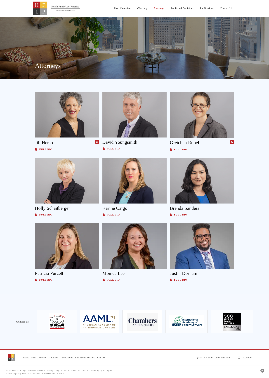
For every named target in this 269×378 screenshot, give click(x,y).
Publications (207, 8)
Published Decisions (182, 8)
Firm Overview (122, 8)
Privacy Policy (53, 370)
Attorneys (159, 8)
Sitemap (85, 370)
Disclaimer (40, 370)
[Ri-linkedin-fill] (262, 371)
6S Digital (107, 370)
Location (247, 357)
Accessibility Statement (71, 370)
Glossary (142, 8)
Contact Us (226, 8)
